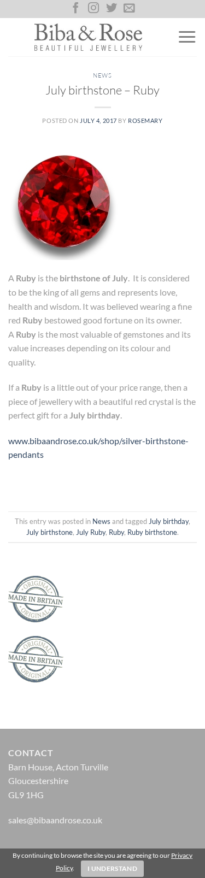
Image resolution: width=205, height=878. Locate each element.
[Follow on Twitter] (111, 9)
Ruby (116, 532)
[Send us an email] (129, 9)
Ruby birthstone (152, 532)
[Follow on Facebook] (75, 9)
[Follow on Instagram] (93, 9)
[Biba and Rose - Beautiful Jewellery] (88, 37)
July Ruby (91, 532)
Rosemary (145, 120)
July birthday (169, 521)
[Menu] (187, 37)
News (102, 75)
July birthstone (49, 532)
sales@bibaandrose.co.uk (55, 820)
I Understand (112, 868)
